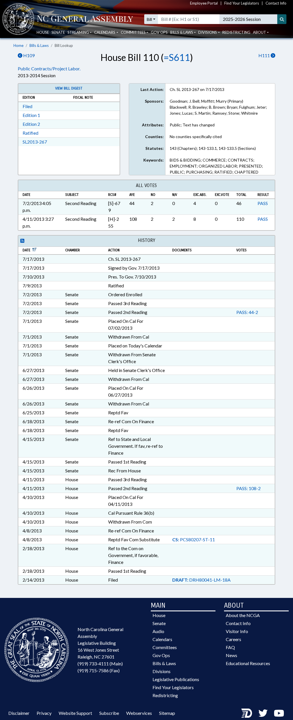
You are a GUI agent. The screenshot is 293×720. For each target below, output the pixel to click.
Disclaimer (18, 713)
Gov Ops (159, 32)
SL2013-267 (35, 141)
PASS (263, 203)
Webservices (139, 713)
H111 (264, 55)
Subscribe (109, 713)
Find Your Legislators (241, 3)
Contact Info (276, 3)
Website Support (75, 713)
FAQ (230, 647)
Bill (149, 19)
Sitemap (167, 713)
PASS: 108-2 (248, 488)
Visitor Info (237, 631)
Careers (233, 639)
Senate (58, 32)
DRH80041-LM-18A (201, 579)
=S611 (177, 57)
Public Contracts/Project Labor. (49, 68)
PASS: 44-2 (247, 312)
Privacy (44, 713)
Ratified (30, 133)
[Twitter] (263, 713)
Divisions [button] (207, 32)
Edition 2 (31, 124)
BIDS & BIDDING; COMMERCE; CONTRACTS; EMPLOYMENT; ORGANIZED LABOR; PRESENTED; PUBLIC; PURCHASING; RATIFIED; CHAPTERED (216, 166)
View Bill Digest (68, 88)
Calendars (162, 639)
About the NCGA (243, 615)
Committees (165, 647)
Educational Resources (248, 663)
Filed (27, 106)
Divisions (162, 671)
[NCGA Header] (85, 19)
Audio (158, 631)
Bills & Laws (39, 45)
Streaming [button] (78, 32)
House (43, 32)
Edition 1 (31, 115)
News (231, 655)
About (259, 32)
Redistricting (236, 32)
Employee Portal (204, 3)
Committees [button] (133, 32)
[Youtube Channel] (279, 713)
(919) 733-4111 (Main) (100, 663)
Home (18, 45)
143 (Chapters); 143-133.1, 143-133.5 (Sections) (213, 148)
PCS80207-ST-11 (193, 539)
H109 (28, 55)
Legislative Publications (176, 679)
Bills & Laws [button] (181, 32)
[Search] (281, 19)
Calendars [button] (104, 32)
